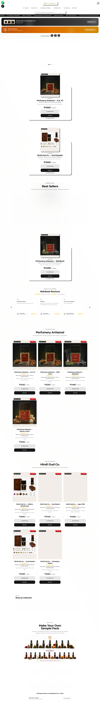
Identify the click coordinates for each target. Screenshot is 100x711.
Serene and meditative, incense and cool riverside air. (50, 264)
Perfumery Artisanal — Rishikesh (50, 261)
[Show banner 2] (49, 64)
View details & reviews (50, 118)
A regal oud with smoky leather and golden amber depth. (50, 159)
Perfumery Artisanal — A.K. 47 (50, 101)
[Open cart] (97, 2)
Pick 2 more (67, 698)
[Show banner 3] (50, 64)
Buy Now (50, 115)
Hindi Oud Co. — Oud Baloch (50, 504)
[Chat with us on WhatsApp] (2, 2)
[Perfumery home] (50, 3)
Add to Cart (50, 111)
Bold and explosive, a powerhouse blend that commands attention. (50, 104)
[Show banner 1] (48, 64)
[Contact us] (2, 6)
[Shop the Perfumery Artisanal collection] (50, 53)
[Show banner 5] (52, 64)
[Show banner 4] (51, 64)
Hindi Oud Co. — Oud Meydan (50, 155)
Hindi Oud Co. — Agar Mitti (75, 504)
